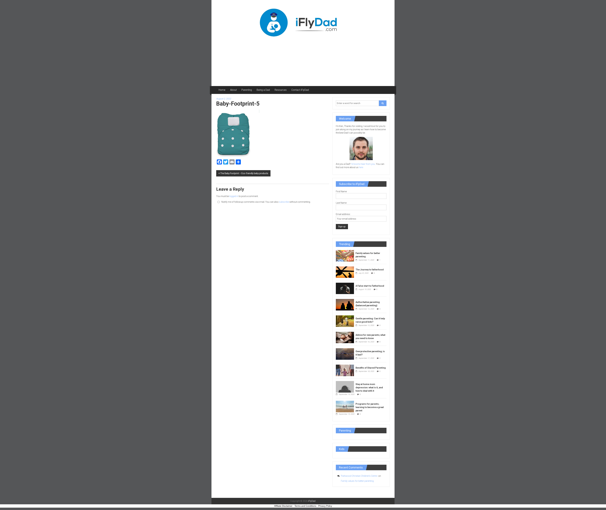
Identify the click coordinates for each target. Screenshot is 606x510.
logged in (233, 196)
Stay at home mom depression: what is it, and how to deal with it (369, 387)
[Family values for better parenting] (345, 255)
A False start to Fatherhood (370, 286)
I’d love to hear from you (363, 164)
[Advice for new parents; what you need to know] (345, 337)
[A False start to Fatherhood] (345, 288)
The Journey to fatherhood (370, 269)
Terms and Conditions (305, 506)
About (233, 89)
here (361, 167)
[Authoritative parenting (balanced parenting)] (345, 304)
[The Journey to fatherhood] (345, 272)
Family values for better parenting (357, 481)
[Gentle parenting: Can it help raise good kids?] (345, 321)
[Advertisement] (303, 62)
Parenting (246, 89)
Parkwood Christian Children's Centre (359, 476)
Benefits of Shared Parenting (371, 368)
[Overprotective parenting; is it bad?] (345, 353)
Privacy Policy (325, 506)
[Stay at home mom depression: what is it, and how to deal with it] (345, 386)
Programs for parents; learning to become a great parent (370, 407)
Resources (281, 89)
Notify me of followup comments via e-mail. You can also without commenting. (266, 202)
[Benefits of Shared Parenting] (345, 370)
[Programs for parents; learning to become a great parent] (345, 406)
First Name (341, 191)
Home (222, 89)
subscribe (284, 202)
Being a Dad (263, 89)
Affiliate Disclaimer (283, 506)
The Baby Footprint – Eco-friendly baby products (244, 173)
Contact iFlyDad (300, 89)
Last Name (341, 203)
